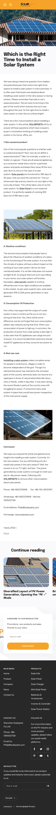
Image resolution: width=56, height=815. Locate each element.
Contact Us (9, 695)
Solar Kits (35, 673)
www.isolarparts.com (24, 514)
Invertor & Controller (40, 703)
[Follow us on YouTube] (41, 755)
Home (6, 673)
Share (6, 533)
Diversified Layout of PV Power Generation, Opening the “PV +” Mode (25, 594)
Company (8, 684)
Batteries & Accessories (37, 697)
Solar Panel (36, 678)
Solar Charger (37, 684)
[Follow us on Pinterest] (34, 755)
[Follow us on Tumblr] (48, 755)
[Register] (48, 786)
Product (7, 678)
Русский (9, 798)
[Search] (10, 4)
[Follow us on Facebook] (34, 749)
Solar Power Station (40, 709)
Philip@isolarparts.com (28, 507)
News (6, 689)
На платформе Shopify (25, 806)
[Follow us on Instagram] (48, 749)
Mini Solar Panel (38, 689)
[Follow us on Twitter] (41, 749)
